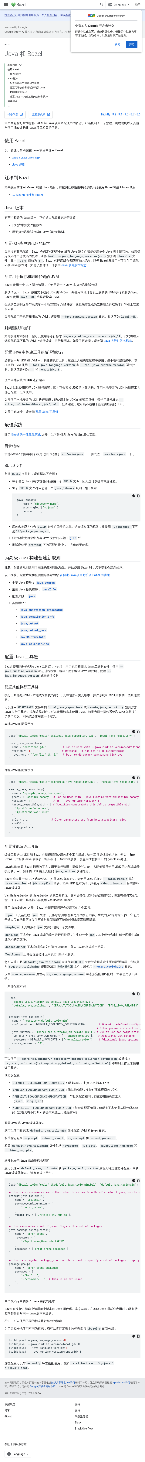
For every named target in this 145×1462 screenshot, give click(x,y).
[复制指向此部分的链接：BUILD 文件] (27, 466)
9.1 (120, 114)
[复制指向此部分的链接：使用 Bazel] (28, 141)
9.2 (114, 114)
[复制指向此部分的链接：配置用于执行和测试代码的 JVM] (62, 277)
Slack (78, 1422)
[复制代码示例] (138, 496)
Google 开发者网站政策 (43, 1386)
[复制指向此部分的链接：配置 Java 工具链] (42, 657)
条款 (7, 1444)
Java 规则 (18, 164)
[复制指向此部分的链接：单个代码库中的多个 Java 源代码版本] (58, 1301)
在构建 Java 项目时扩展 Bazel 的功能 (85, 575)
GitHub (8, 1416)
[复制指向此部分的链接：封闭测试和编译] (35, 328)
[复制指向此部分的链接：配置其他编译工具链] (42, 847)
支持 (77, 1410)
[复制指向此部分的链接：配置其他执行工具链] (42, 687)
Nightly (105, 114)
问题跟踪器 (81, 1416)
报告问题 (15, 114)
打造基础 (10, 15)
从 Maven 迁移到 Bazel (27, 195)
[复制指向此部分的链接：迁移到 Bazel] (33, 178)
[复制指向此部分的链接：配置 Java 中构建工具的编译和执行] (67, 352)
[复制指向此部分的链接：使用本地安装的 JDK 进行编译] (48, 380)
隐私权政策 (20, 1444)
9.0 (126, 114)
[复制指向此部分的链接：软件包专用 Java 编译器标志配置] (52, 1161)
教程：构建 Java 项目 (26, 158)
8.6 (138, 114)
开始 (131, 44)
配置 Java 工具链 (46, 412)
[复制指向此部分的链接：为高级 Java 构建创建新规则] (64, 558)
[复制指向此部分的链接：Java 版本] (27, 208)
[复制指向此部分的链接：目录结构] (23, 446)
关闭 (117, 44)
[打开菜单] (6, 4)
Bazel (8, 44)
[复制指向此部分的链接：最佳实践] (26, 425)
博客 (7, 1410)
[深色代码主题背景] (133, 496)
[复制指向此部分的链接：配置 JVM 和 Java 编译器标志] (48, 1123)
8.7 (132, 114)
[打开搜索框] (101, 4)
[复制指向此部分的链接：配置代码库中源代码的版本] (53, 243)
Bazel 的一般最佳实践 (26, 434)
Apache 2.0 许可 (121, 1382)
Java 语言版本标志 (73, 265)
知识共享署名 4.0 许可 (63, 1382)
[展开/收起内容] (20, 65)
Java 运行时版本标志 (118, 341)
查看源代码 (41, 114)
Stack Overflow (84, 1428)
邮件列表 (52, 15)
